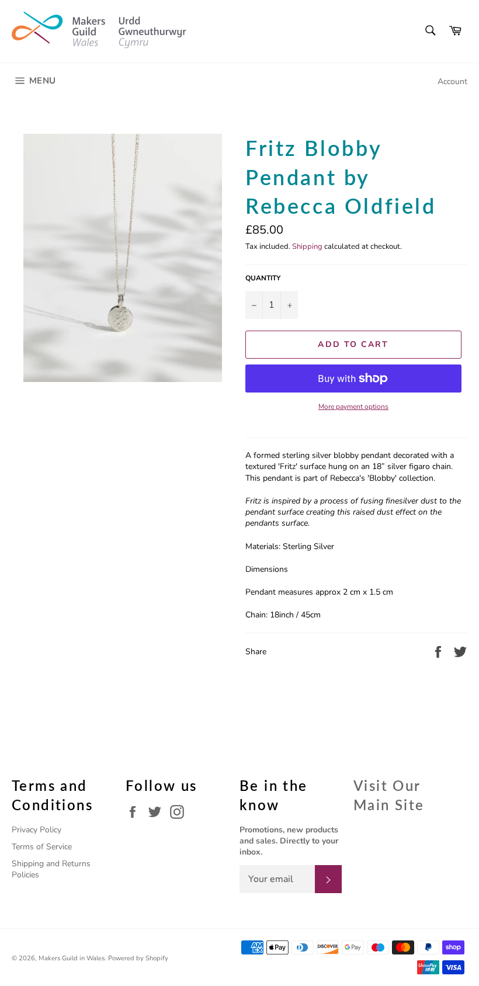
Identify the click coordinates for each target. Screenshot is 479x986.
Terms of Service (42, 846)
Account (452, 81)
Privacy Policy (36, 829)
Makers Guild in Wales (72, 958)
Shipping (307, 246)
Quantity (262, 278)
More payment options (353, 406)
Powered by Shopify (138, 958)
